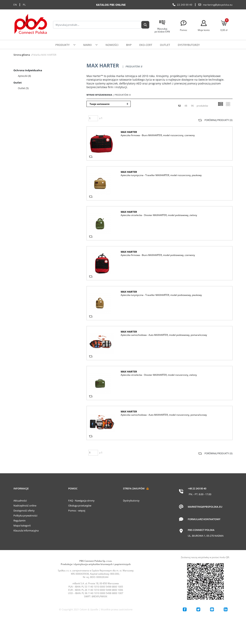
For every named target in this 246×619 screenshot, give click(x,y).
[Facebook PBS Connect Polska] (184, 609)
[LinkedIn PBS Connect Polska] (225, 609)
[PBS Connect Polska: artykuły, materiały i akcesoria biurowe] (30, 24)
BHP (129, 45)
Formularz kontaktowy (204, 519)
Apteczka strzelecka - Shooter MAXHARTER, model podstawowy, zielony (159, 215)
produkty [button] (62, 45)
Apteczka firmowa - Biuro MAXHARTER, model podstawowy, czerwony (158, 255)
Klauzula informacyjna (26, 530)
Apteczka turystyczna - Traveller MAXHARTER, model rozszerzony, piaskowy (161, 175)
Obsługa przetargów (79, 505)
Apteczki (24, 76)
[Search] (145, 25)
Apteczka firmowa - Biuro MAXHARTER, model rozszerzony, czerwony (158, 135)
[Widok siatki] (228, 104)
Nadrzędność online (24, 505)
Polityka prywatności (25, 515)
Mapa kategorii (22, 525)
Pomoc (72, 488)
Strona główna (21, 54)
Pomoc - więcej (76, 510)
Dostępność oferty (24, 510)
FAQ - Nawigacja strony (81, 500)
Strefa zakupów (134, 488)
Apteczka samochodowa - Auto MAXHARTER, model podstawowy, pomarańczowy (164, 335)
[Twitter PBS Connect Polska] (198, 609)
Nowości (112, 45)
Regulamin (19, 520)
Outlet (165, 45)
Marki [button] (87, 45)
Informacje (21, 488)
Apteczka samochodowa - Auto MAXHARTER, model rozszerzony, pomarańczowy (164, 414)
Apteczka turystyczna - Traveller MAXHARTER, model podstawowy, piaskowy (161, 295)
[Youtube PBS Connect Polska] (212, 609)
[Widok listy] (220, 104)
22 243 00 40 (184, 4)
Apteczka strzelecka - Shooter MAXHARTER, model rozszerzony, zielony (159, 375)
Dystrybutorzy (189, 45)
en (15, 4)
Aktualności (20, 500)
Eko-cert (145, 45)
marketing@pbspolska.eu (218, 4)
